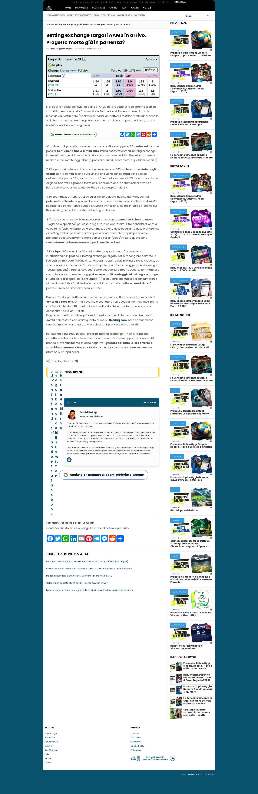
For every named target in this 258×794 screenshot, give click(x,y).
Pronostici (81, 8)
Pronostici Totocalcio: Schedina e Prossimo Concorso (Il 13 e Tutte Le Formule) (191, 579)
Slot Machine (51, 750)
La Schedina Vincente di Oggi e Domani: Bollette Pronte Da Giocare (191, 156)
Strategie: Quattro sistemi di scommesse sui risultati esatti (196, 712)
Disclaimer (135, 741)
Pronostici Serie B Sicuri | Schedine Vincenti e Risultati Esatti (190, 614)
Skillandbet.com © (189, 774)
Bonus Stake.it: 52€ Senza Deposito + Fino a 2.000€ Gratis (191, 269)
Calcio (175, 390)
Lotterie (176, 324)
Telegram (135, 750)
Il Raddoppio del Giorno (184, 510)
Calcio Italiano (179, 592)
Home (67, 8)
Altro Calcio (178, 32)
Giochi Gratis (124, 15)
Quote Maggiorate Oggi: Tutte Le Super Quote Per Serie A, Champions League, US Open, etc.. (190, 543)
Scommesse (98, 8)
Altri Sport (177, 101)
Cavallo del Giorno (104, 15)
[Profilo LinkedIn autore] (69, 459)
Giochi (135, 8)
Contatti (134, 733)
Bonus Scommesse (180, 65)
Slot (124, 8)
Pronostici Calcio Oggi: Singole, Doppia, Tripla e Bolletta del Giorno (191, 54)
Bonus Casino (178, 211)
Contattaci (140, 15)
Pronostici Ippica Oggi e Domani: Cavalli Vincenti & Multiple (189, 123)
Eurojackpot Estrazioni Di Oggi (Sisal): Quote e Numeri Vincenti (189, 346)
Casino (113, 8)
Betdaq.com (118, 320)
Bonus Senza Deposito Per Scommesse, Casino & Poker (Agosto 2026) (187, 88)
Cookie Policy (137, 745)
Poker (47, 754)
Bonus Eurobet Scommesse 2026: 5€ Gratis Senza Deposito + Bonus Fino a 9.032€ (190, 303)
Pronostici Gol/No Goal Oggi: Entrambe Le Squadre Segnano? (189, 412)
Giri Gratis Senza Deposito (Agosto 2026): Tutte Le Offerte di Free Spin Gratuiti (191, 234)
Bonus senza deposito (79, 15)
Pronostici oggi (56, 15)
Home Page (51, 733)
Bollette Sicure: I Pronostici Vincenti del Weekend (186, 647)
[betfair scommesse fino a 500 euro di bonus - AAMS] (47, 146)
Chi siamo (135, 737)
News (51, 8)
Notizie (147, 8)
